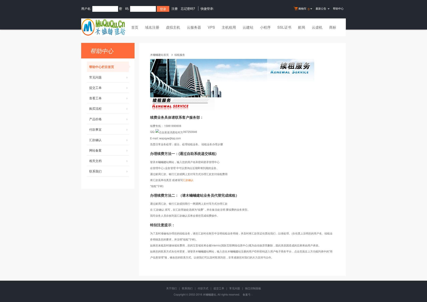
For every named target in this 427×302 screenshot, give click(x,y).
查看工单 (95, 98)
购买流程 (95, 108)
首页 (134, 27)
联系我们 (95, 171)
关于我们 (171, 288)
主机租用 (229, 27)
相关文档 (95, 160)
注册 (174, 8)
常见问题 (95, 77)
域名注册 (152, 27)
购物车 (304, 8)
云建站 (248, 27)
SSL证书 (284, 27)
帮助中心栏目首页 (101, 66)
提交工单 (95, 87)
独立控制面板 (253, 288)
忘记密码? (188, 8)
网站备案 (95, 150)
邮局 (301, 27)
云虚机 (317, 27)
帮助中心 (338, 8)
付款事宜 (95, 129)
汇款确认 (95, 140)
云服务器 (194, 27)
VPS (211, 27)
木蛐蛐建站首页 (159, 54)
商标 (332, 27)
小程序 (265, 27)
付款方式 (203, 288)
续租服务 (179, 54)
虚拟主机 (173, 27)
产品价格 (95, 119)
